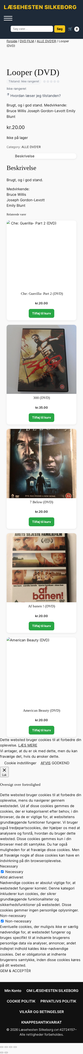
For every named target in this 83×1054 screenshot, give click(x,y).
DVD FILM (27, 41)
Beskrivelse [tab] (24, 156)
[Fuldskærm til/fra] (6, 1047)
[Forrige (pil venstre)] (1, 1052)
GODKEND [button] (60, 763)
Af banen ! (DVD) (41, 606)
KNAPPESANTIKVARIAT (41, 1022)
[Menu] (8, 18)
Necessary (14, 872)
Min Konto (12, 991)
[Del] (10, 1047)
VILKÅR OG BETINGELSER (41, 1012)
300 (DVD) (41, 398)
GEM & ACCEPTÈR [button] (15, 971)
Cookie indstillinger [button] (20, 763)
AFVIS (46, 763)
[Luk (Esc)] (15, 1047)
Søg (60, 29)
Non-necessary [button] (13, 916)
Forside (12, 41)
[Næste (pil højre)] (6, 1052)
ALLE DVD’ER (31, 147)
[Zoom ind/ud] (1, 1047)
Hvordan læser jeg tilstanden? (35, 96)
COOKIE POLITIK (21, 1001)
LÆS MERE (27, 745)
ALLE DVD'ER (46, 41)
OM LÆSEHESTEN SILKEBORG (52, 991)
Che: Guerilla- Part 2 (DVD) (41, 294)
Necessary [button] (9, 866)
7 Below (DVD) (41, 502)
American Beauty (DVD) (41, 711)
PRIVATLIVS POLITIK (58, 1001)
